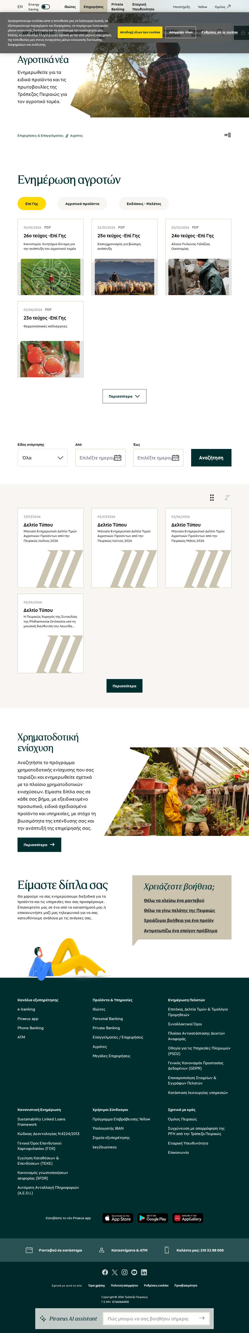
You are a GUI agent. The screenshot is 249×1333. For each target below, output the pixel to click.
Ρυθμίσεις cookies (156, 1286)
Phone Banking (31, 1027)
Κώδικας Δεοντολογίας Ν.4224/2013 (49, 1133)
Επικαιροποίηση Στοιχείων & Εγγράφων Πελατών (192, 1080)
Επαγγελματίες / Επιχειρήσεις (118, 1037)
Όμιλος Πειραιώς (182, 1119)
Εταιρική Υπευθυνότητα (188, 1143)
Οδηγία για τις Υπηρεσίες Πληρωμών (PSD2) (199, 1050)
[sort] (227, 498)
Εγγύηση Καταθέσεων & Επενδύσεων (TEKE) (38, 1160)
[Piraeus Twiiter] (115, 1273)
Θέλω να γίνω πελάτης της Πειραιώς (179, 910)
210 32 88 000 (212, 1250)
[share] (227, 135)
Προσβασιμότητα (185, 1286)
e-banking (26, 1009)
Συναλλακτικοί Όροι (185, 1024)
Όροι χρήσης (96, 1286)
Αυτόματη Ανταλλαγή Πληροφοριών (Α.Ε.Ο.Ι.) (48, 1190)
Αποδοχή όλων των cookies (140, 32)
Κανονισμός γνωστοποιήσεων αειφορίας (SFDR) (43, 1175)
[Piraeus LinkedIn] (144, 1273)
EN (20, 6)
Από (78, 444)
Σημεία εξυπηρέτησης (111, 1137)
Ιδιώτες (99, 1009)
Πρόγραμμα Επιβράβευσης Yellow (121, 1119)
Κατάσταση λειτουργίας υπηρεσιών (198, 1092)
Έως (136, 444)
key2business (105, 1147)
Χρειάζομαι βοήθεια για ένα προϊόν (179, 920)
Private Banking (106, 1027)
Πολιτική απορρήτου (124, 1286)
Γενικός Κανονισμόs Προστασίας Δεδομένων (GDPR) (195, 1065)
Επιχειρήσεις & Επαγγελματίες (40, 135)
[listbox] (43, 457)
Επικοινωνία (178, 1152)
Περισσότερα (121, 396)
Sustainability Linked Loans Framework (41, 1121)
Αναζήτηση (211, 457)
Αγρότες (100, 1046)
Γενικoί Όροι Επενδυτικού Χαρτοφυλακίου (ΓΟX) (40, 1145)
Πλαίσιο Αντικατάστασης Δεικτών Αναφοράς (196, 1035)
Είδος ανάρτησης (31, 444)
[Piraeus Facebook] (105, 1273)
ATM (21, 1037)
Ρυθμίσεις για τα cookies (220, 32)
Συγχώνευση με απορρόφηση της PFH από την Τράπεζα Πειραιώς (196, 1131)
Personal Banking (108, 1018)
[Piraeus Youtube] (134, 1273)
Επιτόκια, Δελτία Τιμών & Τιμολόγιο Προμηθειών (198, 1011)
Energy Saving (33, 6)
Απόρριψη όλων (181, 32)
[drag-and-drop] (212, 498)
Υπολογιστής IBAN (108, 1128)
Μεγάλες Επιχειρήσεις (111, 1055)
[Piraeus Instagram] (124, 1273)
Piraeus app (28, 1018)
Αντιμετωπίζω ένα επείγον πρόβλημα (180, 930)
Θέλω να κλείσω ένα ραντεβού (174, 900)
